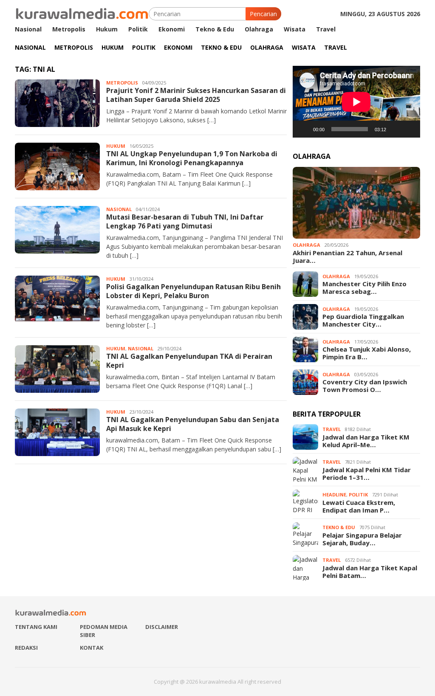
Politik (358, 494)
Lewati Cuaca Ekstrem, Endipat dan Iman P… (358, 506)
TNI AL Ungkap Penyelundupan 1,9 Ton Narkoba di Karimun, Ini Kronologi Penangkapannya (191, 158)
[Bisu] (395, 129)
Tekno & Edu (338, 527)
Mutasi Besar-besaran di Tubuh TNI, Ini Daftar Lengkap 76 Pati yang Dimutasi (184, 221)
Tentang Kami (36, 627)
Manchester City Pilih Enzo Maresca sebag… (364, 287)
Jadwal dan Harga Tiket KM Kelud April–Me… (366, 440)
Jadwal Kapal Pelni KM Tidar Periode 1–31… (366, 473)
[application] (356, 102)
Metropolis (122, 82)
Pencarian (263, 14)
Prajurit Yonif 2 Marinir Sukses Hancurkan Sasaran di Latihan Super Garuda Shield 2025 (196, 95)
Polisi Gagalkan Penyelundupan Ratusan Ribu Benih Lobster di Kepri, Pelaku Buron (193, 291)
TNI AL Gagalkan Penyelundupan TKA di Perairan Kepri (189, 361)
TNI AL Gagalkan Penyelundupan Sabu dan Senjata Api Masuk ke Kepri (192, 424)
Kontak (91, 647)
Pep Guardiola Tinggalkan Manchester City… (363, 320)
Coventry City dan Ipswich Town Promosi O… (364, 385)
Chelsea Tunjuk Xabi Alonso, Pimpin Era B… (366, 353)
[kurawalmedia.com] (82, 13)
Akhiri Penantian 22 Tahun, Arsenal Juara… (347, 256)
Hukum (115, 146)
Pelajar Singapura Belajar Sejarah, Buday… (362, 539)
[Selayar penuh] (409, 129)
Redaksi (26, 647)
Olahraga (306, 245)
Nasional (119, 209)
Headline (334, 494)
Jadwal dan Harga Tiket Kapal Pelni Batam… (369, 571)
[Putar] (303, 129)
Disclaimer (161, 627)
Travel (331, 429)
